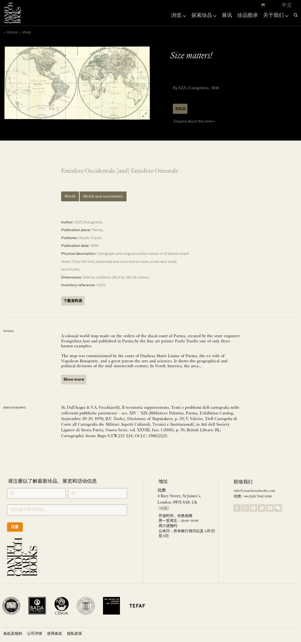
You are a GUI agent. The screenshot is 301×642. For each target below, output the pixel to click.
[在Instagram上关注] (245, 508)
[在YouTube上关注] (270, 508)
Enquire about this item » (194, 121)
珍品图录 (247, 15)
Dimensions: (71, 277)
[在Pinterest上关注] (253, 508)
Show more (73, 379)
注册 (15, 526)
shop (26, 32)
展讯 (227, 15)
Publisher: (69, 238)
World (70, 196)
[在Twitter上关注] (261, 508)
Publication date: (75, 245)
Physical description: (78, 253)
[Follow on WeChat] (278, 508)
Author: (67, 222)
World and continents (103, 196)
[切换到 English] (275, 5)
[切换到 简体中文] (286, 5)
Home (12, 32)
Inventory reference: (78, 285)
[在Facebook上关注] (237, 508)
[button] (262, 5)
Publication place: (76, 230)
